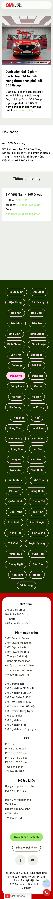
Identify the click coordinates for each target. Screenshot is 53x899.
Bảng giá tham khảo (18, 661)
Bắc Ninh (16, 323)
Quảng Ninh (15, 501)
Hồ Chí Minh (15, 291)
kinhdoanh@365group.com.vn (23, 213)
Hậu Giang (15, 302)
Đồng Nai (37, 375)
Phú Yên (14, 491)
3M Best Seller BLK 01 (18, 697)
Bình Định (14, 333)
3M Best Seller (13, 715)
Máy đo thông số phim (20, 665)
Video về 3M (14, 818)
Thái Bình (14, 522)
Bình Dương (37, 333)
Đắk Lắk (36, 365)
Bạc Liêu (36, 312)
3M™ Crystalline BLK (17, 647)
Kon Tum (17, 574)
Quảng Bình (37, 491)
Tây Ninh (38, 511)
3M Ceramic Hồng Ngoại (19, 711)
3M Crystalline (13, 720)
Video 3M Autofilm (18, 674)
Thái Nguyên (37, 522)
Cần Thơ (15, 354)
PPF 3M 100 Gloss (16, 753)
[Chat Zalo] (46, 883)
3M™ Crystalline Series (18, 642)
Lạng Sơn (17, 449)
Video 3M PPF (15, 771)
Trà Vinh (13, 543)
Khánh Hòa (37, 428)
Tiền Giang (38, 532)
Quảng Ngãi (16, 564)
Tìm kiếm (10, 804)
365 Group (22, 872)
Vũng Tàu (38, 553)
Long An (16, 459)
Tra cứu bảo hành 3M (26, 837)
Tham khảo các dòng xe (21, 670)
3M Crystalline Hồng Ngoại (20, 729)
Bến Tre (37, 323)
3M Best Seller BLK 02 (18, 702)
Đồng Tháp (17, 386)
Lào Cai (37, 449)
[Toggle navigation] (46, 5)
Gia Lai (38, 386)
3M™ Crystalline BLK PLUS (20, 652)
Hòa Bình (19, 417)
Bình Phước (14, 344)
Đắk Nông (16, 375)
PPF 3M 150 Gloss (16, 757)
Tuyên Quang (37, 543)
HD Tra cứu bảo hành (17, 809)
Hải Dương (15, 407)
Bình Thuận (39, 344)
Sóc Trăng (16, 511)
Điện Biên (38, 564)
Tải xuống (13, 813)
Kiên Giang (15, 438)
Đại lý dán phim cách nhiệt (20, 786)
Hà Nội (37, 574)
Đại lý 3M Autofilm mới (18, 799)
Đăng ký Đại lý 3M (17, 623)
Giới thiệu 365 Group (17, 614)
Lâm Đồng (38, 438)
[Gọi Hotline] (46, 892)
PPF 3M (10, 744)
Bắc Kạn (16, 312)
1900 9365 (22, 200)
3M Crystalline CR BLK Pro (20, 688)
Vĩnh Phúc (15, 553)
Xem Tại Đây (25, 110)
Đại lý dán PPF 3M (16, 790)
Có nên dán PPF (16, 766)
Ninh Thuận (16, 480)
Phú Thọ (38, 480)
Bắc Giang (38, 302)
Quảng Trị (39, 501)
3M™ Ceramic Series (17, 638)
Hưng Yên (15, 428)
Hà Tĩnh (36, 396)
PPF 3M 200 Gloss (16, 762)
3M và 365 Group (15, 609)
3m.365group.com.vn (29, 204)
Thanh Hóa (14, 532)
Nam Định (36, 459)
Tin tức (11, 618)
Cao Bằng (37, 354)
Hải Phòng (38, 407)
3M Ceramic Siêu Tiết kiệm (20, 706)
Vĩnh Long (26, 585)
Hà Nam (16, 396)
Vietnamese (17, 895)
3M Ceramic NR (14, 683)
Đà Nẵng (17, 365)
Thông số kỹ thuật (17, 656)
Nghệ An (15, 470)
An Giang (39, 291)
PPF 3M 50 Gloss (15, 748)
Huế (37, 417)
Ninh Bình (37, 470)
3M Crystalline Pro (16, 724)
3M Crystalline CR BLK (18, 692)
